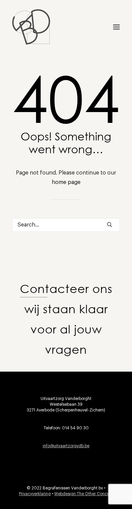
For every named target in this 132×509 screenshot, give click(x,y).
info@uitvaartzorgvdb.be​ (66, 446)
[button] (116, 27)
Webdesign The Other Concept (83, 494)
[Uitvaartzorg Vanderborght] (31, 27)
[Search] (66, 225)
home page (66, 182)
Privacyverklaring (35, 494)
